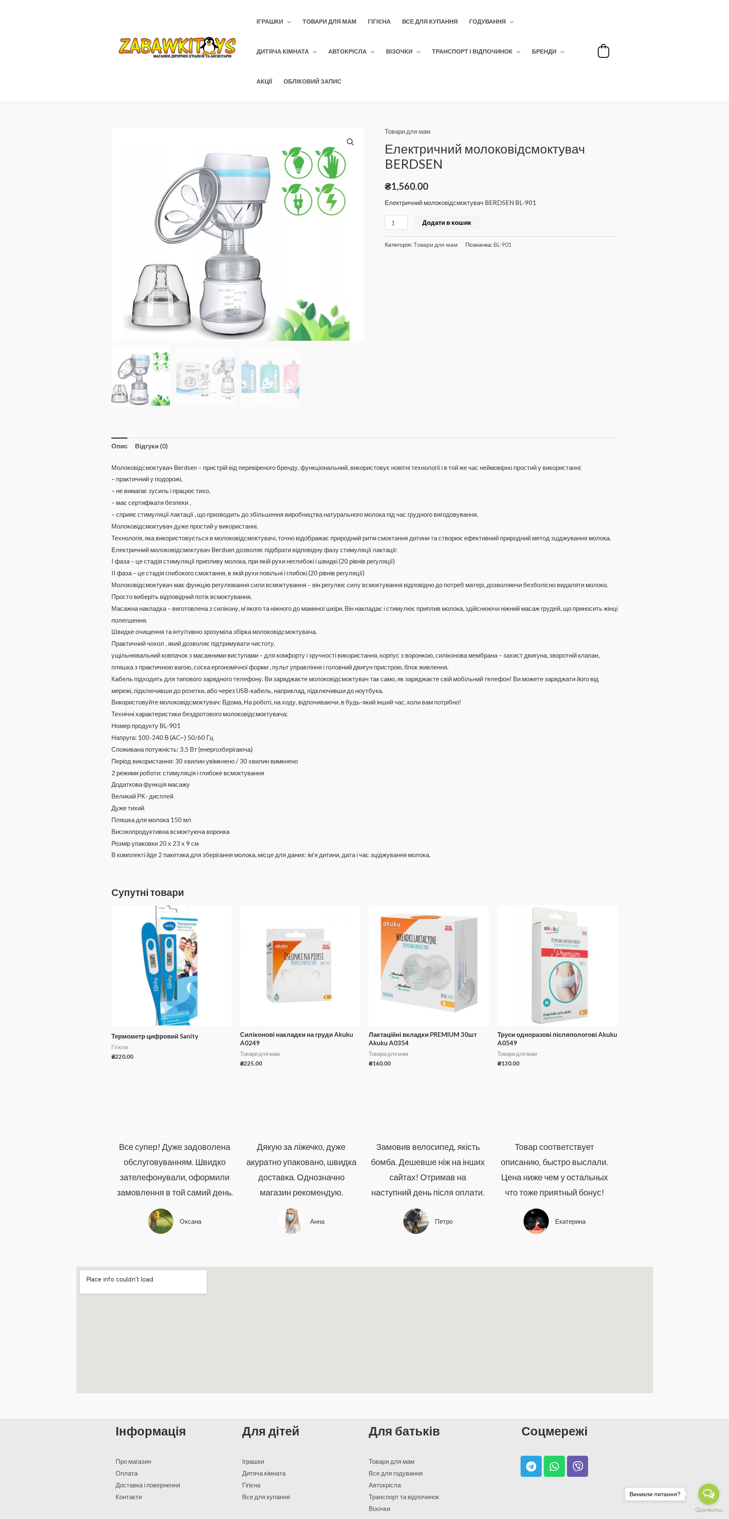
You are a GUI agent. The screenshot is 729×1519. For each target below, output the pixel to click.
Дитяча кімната (282, 51)
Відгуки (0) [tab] (151, 446)
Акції (264, 81)
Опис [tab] (119, 446)
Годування (487, 21)
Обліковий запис (312, 81)
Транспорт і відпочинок (472, 51)
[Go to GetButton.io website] (708, 1510)
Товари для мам (329, 21)
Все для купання (430, 21)
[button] (350, 142)
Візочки (399, 51)
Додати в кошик (446, 222)
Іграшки (269, 21)
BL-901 (503, 244)
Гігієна (379, 21)
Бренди (544, 51)
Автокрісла (347, 51)
